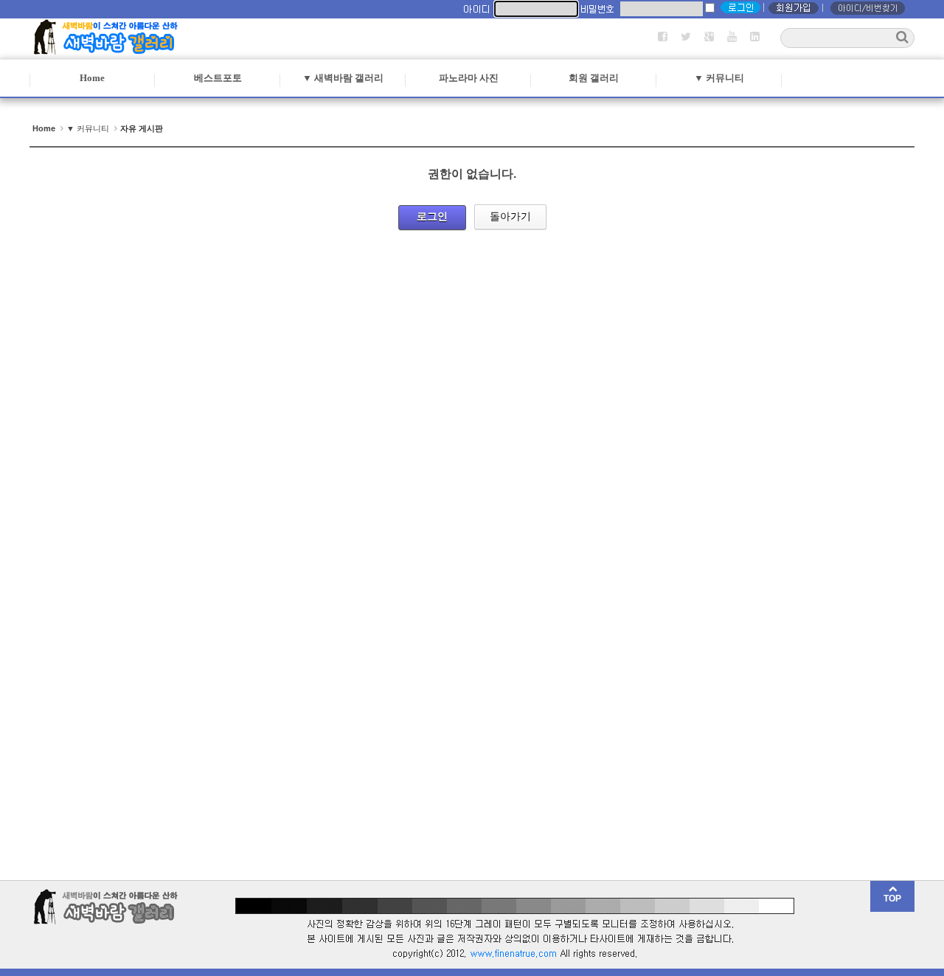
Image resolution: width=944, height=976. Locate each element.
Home (92, 77)
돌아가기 (510, 216)
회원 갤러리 (594, 77)
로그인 (432, 216)
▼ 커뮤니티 (719, 77)
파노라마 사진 (469, 77)
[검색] (902, 37)
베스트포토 (218, 77)
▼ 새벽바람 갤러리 (343, 77)
